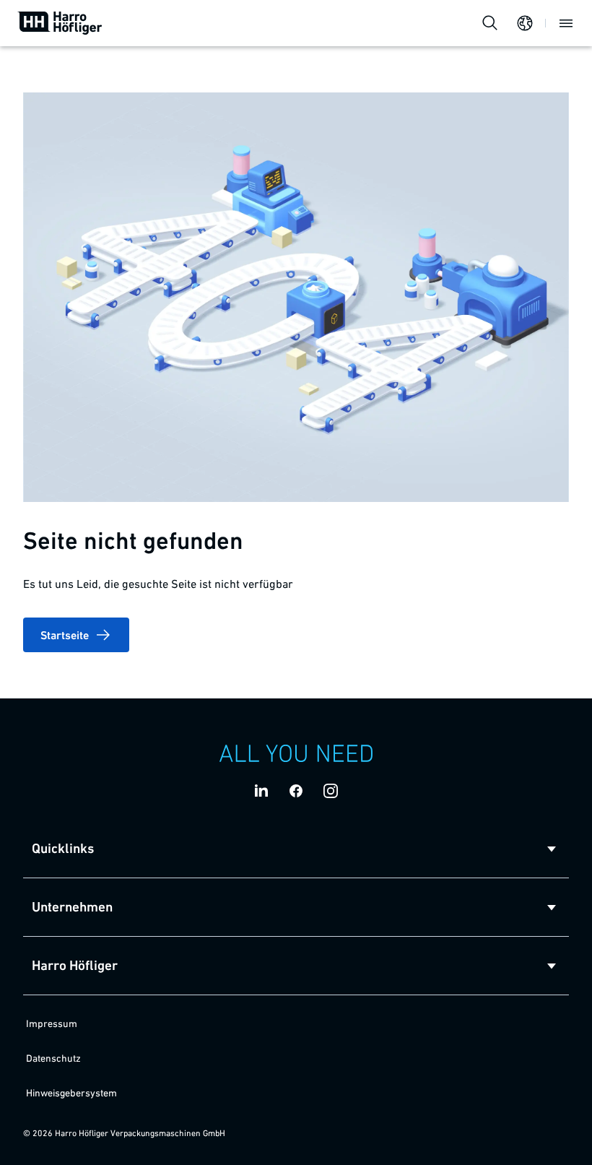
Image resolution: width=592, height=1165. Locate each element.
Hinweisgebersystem (71, 1093)
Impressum (51, 1023)
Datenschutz (53, 1058)
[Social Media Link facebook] (296, 791)
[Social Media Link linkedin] (261, 791)
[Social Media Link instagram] (330, 791)
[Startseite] (60, 23)
